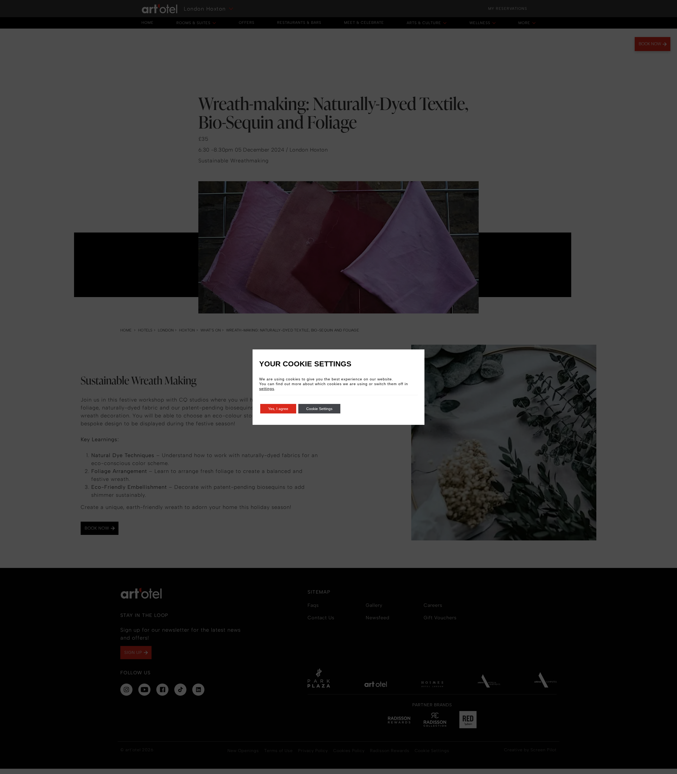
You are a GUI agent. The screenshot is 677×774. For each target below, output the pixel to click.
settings (266, 388)
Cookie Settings (319, 409)
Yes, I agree (278, 409)
